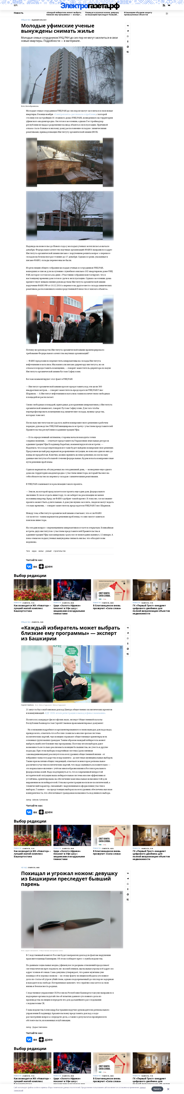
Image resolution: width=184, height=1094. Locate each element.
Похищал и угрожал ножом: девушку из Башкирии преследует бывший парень (102, 14)
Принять (157, 1089)
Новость (18, 13)
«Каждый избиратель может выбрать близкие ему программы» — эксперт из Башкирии (63, 14)
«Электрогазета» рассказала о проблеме (75, 114)
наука (34, 551)
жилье (41, 551)
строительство (59, 551)
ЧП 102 (24, 868)
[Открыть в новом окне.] (31, 566)
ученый (48, 551)
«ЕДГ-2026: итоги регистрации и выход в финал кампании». (75, 713)
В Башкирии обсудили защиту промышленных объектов (138, 14)
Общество (26, 20)
